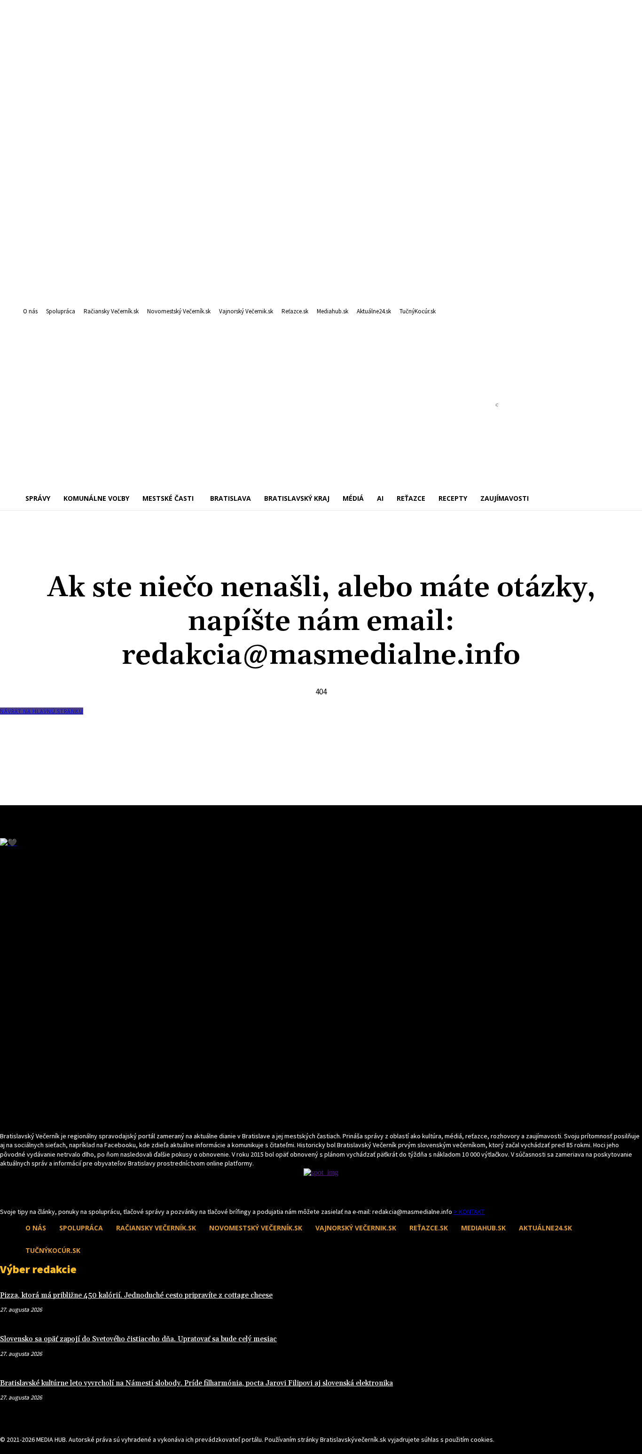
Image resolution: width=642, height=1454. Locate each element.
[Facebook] (6, 1190)
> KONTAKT (469, 1211)
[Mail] (22, 1190)
